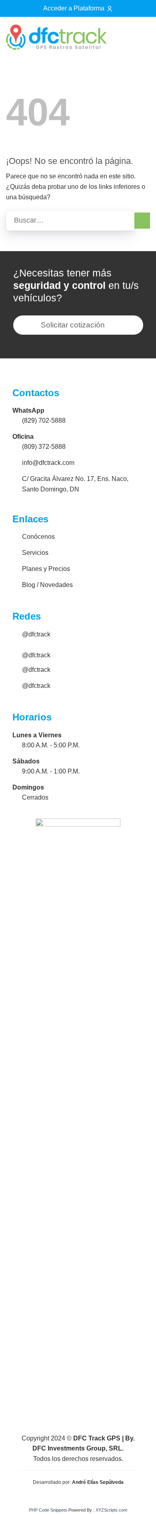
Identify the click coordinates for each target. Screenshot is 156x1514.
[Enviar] (142, 220)
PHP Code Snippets (48, 1510)
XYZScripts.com (111, 1510)
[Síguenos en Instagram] (119, 39)
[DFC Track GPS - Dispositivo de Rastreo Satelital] (56, 37)
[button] (140, 37)
